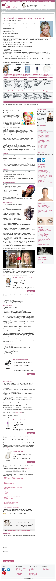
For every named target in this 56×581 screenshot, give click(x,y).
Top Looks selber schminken (31, 10)
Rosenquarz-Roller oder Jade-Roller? (45, 182)
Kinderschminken (46, 10)
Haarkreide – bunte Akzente (9, 477)
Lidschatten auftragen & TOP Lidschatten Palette (44, 142)
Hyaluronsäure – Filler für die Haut (45, 175)
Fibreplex (6, 492)
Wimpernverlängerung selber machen (45, 233)
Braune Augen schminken (43, 260)
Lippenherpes (41, 212)
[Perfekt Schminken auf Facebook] (39, 160)
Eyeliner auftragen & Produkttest (44, 134)
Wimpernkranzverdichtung (43, 238)
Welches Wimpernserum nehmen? (45, 230)
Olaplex (5, 491)
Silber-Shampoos (18, 412)
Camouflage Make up (42, 139)
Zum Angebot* (8, 77)
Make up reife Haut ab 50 (21, 572)
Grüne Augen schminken (43, 262)
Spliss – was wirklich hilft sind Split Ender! (12, 496)
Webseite (10, 530)
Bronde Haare (6, 479)
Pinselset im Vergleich (42, 146)
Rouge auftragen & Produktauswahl (45, 144)
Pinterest (24, 530)
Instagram (29, 530)
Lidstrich (28, 1)
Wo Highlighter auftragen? (43, 136)
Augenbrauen (33, 1)
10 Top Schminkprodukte (43, 132)
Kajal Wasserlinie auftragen (43, 135)
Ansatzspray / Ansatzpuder (9, 501)
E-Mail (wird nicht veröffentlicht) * (10, 543)
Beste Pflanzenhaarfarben (9, 481)
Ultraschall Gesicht (42, 169)
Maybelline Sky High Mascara (44, 241)
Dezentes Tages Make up (21, 568)
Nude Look (18, 569)
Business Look (19, 570)
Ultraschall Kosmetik (39, 1)
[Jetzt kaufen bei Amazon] (8, 281)
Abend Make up (19, 573)
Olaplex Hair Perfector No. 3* (19, 451)
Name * (4, 538)
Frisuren (50, 1)
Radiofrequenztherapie (42, 170)
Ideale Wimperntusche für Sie (44, 239)
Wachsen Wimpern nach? (43, 229)
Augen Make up (15, 10)
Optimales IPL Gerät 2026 (43, 166)
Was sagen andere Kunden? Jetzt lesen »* (8, 91)
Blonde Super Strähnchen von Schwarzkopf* (22, 277)
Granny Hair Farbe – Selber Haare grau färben (13, 487)
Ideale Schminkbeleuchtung (43, 147)
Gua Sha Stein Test (42, 184)
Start (4, 15)
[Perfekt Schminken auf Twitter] (44, 160)
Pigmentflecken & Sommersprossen (45, 210)
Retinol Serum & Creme (43, 177)
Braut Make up (19, 574)
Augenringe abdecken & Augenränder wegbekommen (45, 208)
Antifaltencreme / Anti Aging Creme (45, 176)
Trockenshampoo (32, 575)
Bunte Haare (6, 486)
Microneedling (45, 1)
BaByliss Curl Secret (33, 574)
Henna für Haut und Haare (9, 483)
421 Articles (20, 521)
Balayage (6, 482)
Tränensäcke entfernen (42, 214)
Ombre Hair (6, 489)
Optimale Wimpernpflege (43, 236)
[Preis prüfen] (8, 79)
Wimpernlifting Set (42, 235)
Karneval (40, 10)
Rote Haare (6, 488)
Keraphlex (6, 493)
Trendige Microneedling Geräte (44, 172)
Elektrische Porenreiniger (43, 174)
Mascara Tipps (41, 240)
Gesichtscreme (32, 568)
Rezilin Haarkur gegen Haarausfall (10, 506)
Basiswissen (8, 10)
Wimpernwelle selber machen (44, 234)
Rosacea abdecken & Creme (44, 206)
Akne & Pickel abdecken (43, 205)
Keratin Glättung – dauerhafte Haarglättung (44, 179)
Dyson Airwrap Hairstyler (43, 171)
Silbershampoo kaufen (8, 499)
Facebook (15, 530)
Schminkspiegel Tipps (42, 145)
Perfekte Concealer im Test (43, 137)
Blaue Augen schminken (43, 259)
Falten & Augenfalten (42, 211)
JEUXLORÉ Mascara (42, 243)
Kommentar (5, 551)
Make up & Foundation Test (6, 1)
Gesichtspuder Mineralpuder (43, 140)
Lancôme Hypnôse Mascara (43, 244)
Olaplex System (27, 468)
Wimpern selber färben (42, 231)
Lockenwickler (32, 570)
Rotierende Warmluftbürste (9, 503)
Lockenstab (31, 569)
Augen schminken (18, 1)
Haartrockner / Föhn (33, 573)
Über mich (45, 568)
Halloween (4, 11)
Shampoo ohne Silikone (8, 498)
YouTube (20, 530)
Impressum (45, 572)
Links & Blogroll (46, 569)
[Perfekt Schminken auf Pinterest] (4, 573)
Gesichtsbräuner (32, 572)
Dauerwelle (14, 137)
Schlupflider (13, 1)
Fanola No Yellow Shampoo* (19, 419)
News (3, 10)
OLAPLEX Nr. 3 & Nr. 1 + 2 (43, 181)
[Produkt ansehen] (8, 69)
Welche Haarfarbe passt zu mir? (10, 484)
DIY (10, 15)
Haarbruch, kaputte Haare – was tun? (11, 494)
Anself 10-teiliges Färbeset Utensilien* (21, 359)
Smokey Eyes (24, 1)
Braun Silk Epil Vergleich (43, 167)
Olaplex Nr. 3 (16, 441)
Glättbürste (6, 505)
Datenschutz (45, 570)
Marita (6, 20)
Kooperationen (42, 125)
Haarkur (5, 497)
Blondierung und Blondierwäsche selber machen (13, 478)
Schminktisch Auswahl (42, 149)
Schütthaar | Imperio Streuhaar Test (11, 502)
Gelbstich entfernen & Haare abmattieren (12, 507)
